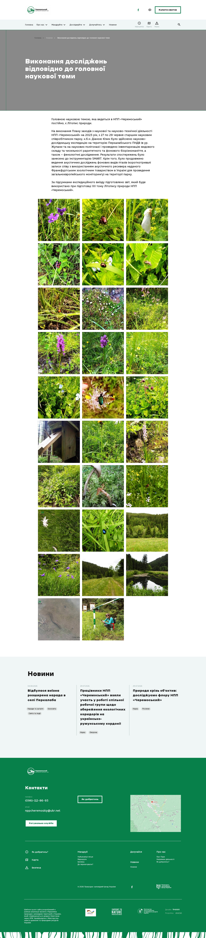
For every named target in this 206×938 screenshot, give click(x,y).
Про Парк (161, 857)
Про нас (40, 25)
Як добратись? (40, 852)
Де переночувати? (85, 864)
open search (179, 24)
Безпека (36, 868)
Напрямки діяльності (165, 859)
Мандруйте (57, 25)
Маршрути (82, 859)
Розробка (173, 913)
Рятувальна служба (41, 823)
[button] (149, 10)
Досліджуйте (76, 25)
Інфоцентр (139, 27)
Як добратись (90, 799)
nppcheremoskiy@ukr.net (42, 810)
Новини (113, 25)
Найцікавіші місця (85, 857)
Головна (29, 25)
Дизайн (168, 910)
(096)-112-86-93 (36, 800)
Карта (149, 27)
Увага (156, 27)
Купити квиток (168, 10)
